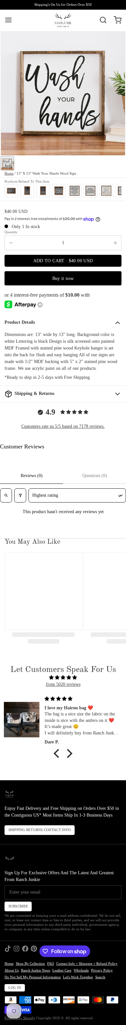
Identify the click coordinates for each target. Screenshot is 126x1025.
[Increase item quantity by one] (115, 243)
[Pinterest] (34, 951)
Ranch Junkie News (35, 970)
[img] (63, 677)
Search (100, 977)
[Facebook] (25, 951)
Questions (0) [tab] (94, 475)
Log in (14, 988)
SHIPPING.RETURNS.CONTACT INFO (39, 830)
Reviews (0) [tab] (32, 475)
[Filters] (20, 495)
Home (9, 173)
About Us (12, 970)
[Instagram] (16, 951)
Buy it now (63, 278)
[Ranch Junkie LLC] (63, 20)
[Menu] (11, 20)
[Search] (101, 20)
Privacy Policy (102, 970)
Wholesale (81, 970)
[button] (63, 261)
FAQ (50, 963)
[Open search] (6, 495)
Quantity (11, 232)
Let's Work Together (78, 977)
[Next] (115, 191)
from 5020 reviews (63, 684)
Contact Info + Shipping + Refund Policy (87, 963)
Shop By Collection (30, 963)
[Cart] (115, 20)
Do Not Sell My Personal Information (33, 977)
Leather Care (61, 970)
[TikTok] (8, 951)
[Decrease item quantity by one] (11, 243)
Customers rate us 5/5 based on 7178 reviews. (63, 426)
